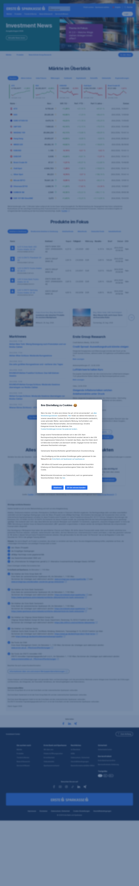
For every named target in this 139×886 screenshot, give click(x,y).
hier (63, 478)
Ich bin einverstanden (76, 487)
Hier (69, 416)
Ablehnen (57, 487)
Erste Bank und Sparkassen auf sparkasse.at (68, 459)
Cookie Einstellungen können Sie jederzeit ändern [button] (59, 429)
